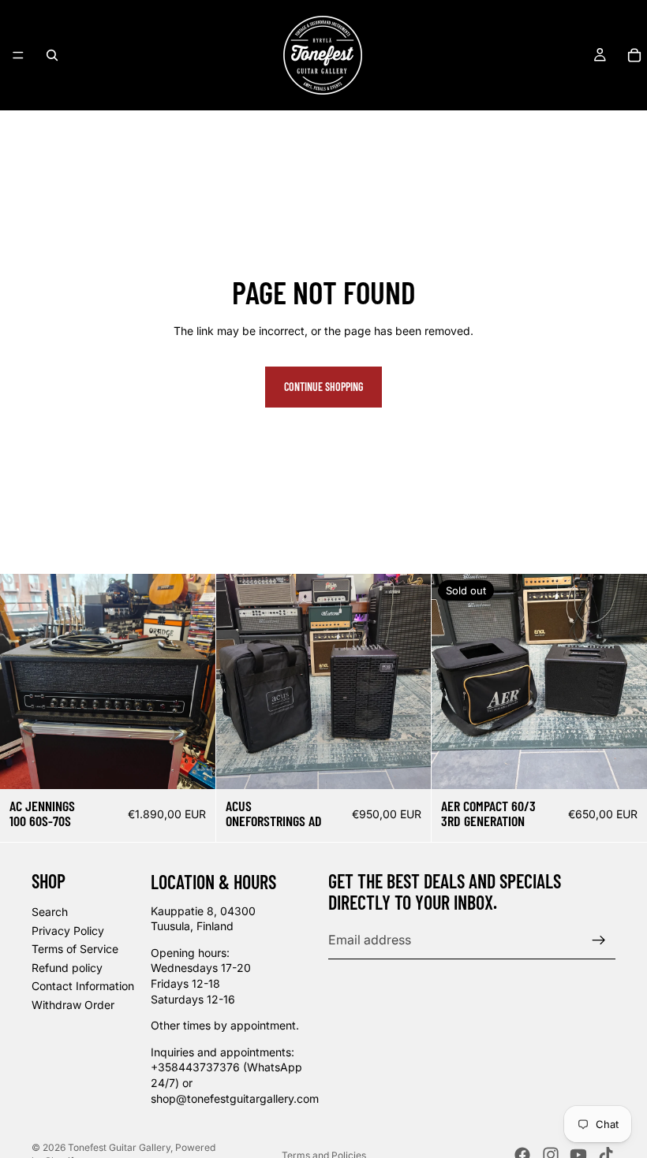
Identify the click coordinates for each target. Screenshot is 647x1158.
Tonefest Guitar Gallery (119, 1147)
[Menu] (18, 55)
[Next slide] (407, 681)
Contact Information (83, 986)
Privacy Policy (68, 930)
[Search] (52, 55)
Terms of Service (75, 948)
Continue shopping (323, 386)
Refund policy (67, 967)
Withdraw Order (73, 1004)
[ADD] (191, 764)
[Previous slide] (240, 681)
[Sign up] (598, 940)
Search (50, 911)
